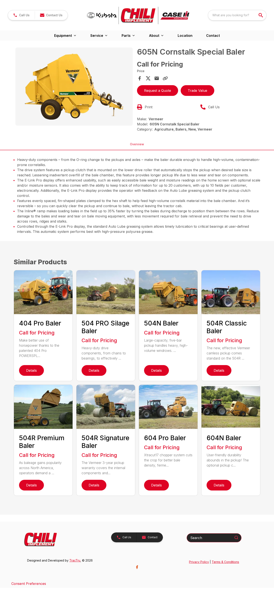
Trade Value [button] (197, 90)
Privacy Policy (199, 562)
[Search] (236, 537)
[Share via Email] (156, 78)
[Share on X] (148, 78)
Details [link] (31, 370)
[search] (261, 15)
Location (185, 35)
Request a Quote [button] (157, 90)
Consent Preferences (28, 583)
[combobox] (237, 15)
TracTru (74, 560)
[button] (21, 15)
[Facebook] (137, 567)
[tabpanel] (74, 87)
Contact (213, 35)
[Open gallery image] (74, 87)
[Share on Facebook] (139, 78)
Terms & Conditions (225, 562)
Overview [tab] (137, 144)
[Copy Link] (165, 78)
